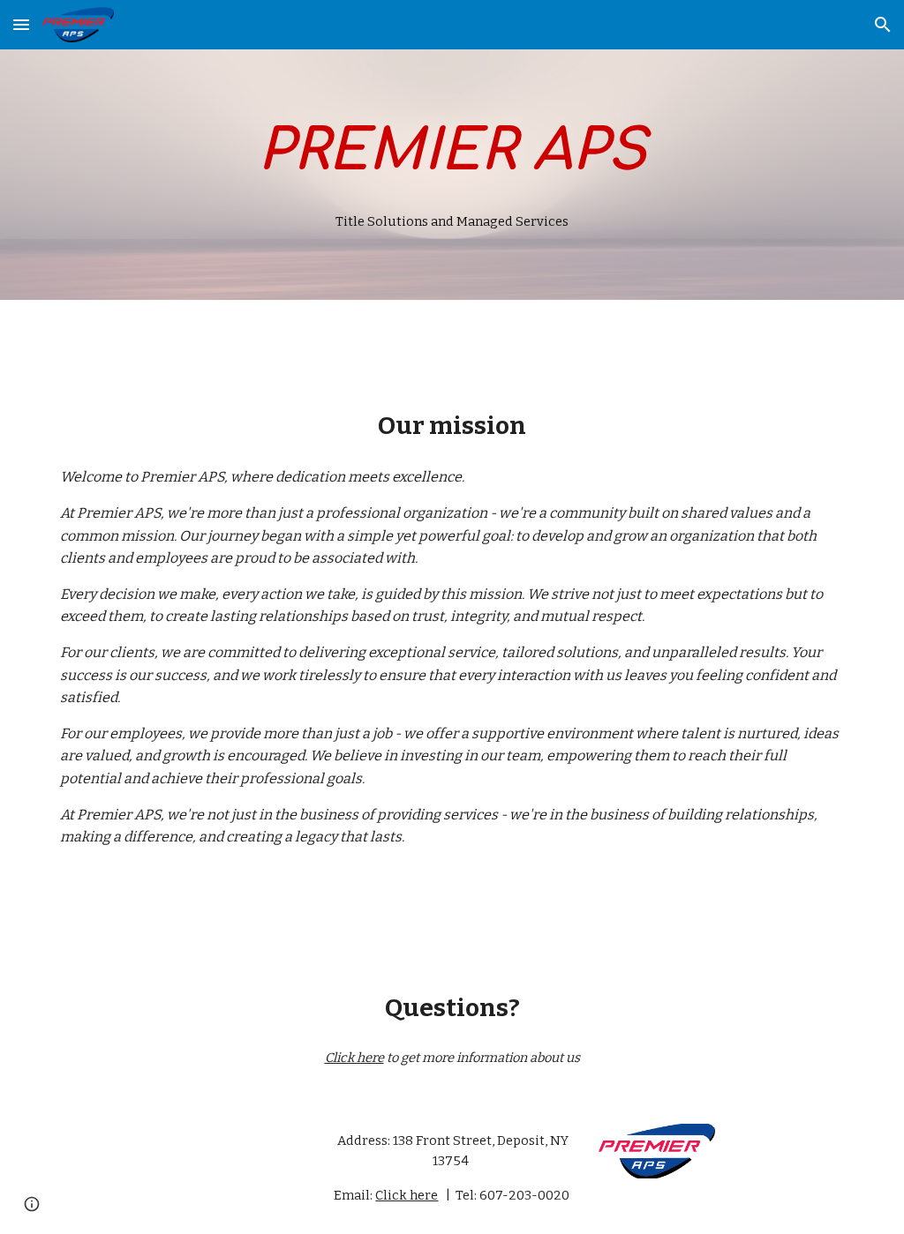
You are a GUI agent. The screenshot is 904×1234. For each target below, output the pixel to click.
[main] (452, 151)
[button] (21, 24)
